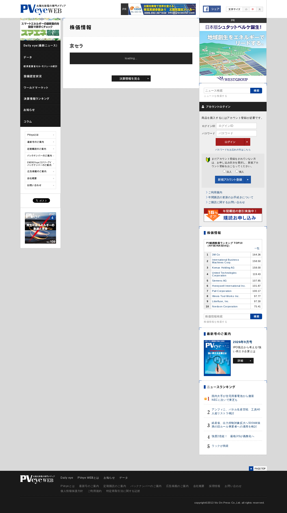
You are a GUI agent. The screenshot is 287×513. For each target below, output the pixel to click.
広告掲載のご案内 (40, 171)
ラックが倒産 (220, 445)
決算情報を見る (131, 78)
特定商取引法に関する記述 (123, 491)
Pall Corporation (222, 291)
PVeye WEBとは (88, 477)
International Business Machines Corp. (225, 261)
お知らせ (40, 110)
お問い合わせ (40, 185)
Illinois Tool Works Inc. (225, 296)
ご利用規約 (95, 491)
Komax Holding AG (223, 267)
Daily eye (67, 477)
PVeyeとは (40, 135)
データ (40, 57)
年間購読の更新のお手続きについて (231, 197)
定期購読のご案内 (40, 148)
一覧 (257, 248)
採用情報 (214, 486)
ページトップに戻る (258, 468)
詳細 (243, 360)
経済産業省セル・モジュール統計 (40, 67)
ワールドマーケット (40, 87)
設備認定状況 (40, 76)
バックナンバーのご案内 (40, 155)
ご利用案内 (215, 192)
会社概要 (40, 178)
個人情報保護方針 (72, 491)
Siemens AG (219, 280)
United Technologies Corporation (224, 274)
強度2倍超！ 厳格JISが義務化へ (233, 436)
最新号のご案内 (40, 142)
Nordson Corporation (224, 306)
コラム (40, 121)
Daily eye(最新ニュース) (40, 46)
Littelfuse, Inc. (220, 301)
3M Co (216, 254)
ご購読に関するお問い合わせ (226, 202)
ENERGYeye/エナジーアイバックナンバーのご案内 (40, 163)
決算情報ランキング (40, 98)
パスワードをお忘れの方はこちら (233, 149)
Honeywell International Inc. (229, 285)
